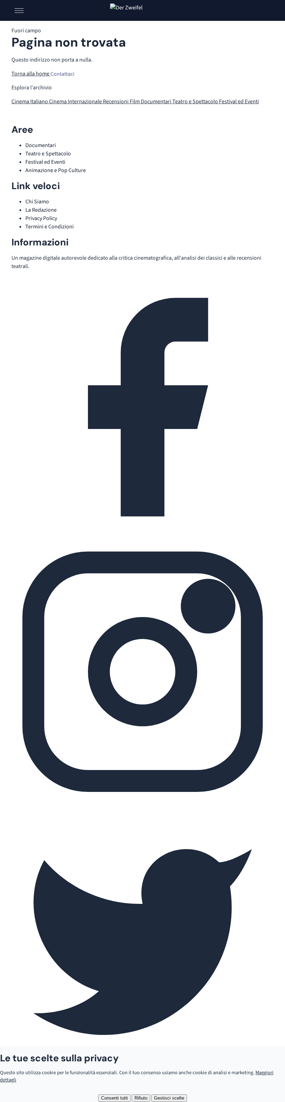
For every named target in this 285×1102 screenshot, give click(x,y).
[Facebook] (142, 536)
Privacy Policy (41, 218)
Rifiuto (141, 1098)
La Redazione (41, 210)
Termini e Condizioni (49, 226)
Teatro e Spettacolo (195, 101)
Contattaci (62, 74)
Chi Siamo (37, 201)
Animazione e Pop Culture (55, 170)
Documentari (156, 101)
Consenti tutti (114, 1098)
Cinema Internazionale (76, 101)
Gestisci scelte (169, 1098)
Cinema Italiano (30, 101)
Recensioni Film (122, 101)
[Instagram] (142, 801)
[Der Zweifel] (142, 10)
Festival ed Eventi (239, 101)
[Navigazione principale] (19, 10)
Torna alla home (30, 74)
